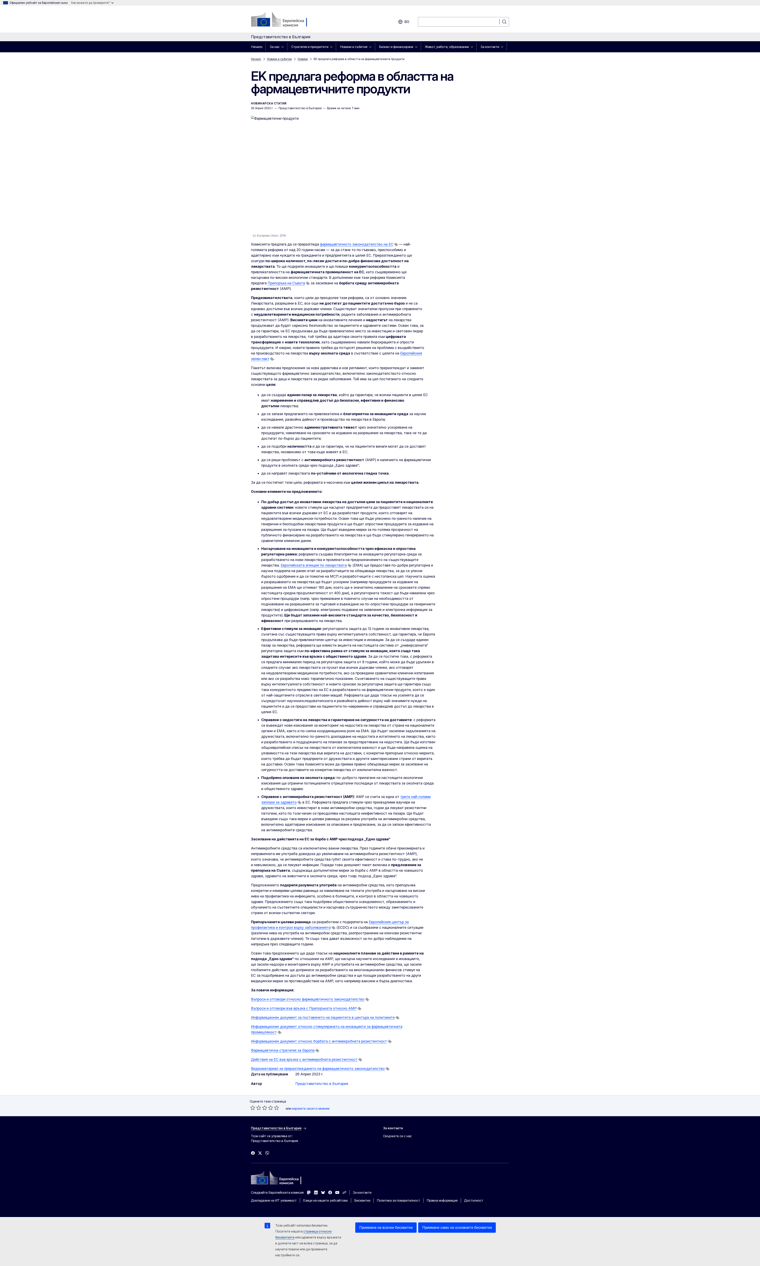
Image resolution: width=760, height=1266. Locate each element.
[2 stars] (256, 1107)
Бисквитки (362, 1200)
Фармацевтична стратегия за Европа (282, 1050)
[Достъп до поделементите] (283, 46)
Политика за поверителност (398, 1200)
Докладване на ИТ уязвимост (274, 1200)
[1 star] (253, 1107)
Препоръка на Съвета (286, 283)
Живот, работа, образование (447, 47)
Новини (303, 59)
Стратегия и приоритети (309, 47)
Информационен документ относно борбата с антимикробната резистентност (319, 1041)
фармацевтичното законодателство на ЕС (356, 244)
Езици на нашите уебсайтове (325, 1200)
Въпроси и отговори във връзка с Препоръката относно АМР (304, 1008)
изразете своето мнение (311, 1108)
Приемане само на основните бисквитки (457, 1227)
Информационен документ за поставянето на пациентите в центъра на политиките (323, 1017)
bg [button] (406, 22)
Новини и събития (353, 47)
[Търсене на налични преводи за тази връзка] (396, 245)
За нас (275, 47)
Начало (256, 47)
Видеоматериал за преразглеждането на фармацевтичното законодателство (318, 1068)
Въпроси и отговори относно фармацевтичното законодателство (307, 999)
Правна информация (442, 1200)
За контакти (490, 47)
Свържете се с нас (397, 1136)
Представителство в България (321, 1084)
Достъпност (473, 1200)
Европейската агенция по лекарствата (314, 565)
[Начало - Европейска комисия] (283, 20)
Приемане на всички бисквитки (386, 1227)
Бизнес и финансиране (396, 47)
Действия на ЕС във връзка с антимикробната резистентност (304, 1059)
